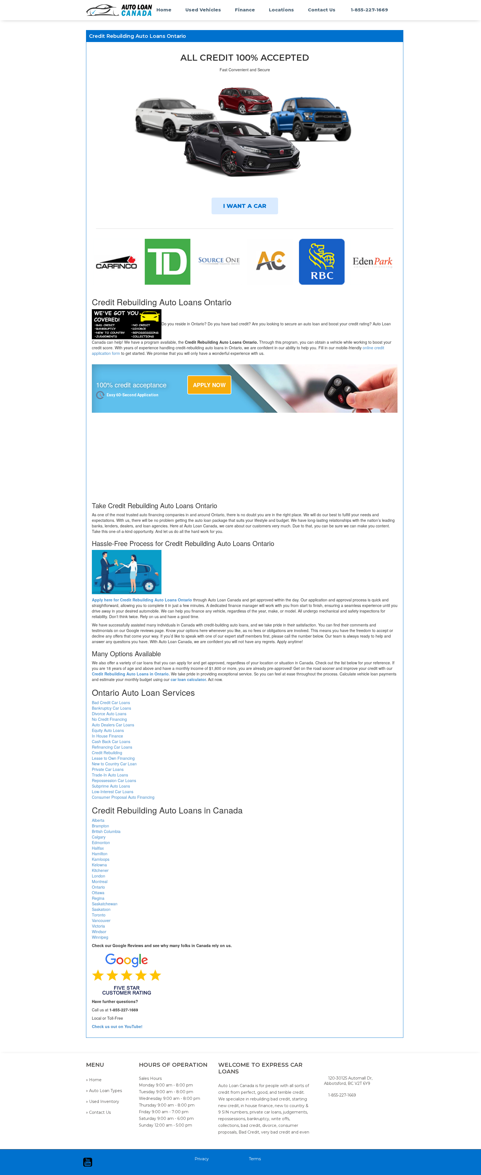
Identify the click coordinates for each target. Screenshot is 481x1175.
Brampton (100, 826)
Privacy (202, 1158)
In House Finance (107, 736)
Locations (281, 10)
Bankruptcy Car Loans (111, 708)
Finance (245, 10)
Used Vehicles (203, 10)
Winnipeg (100, 937)
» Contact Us (98, 1112)
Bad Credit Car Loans (111, 702)
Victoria (98, 926)
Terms (255, 1158)
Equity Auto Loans (108, 730)
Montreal (99, 881)
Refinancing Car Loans (112, 747)
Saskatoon (101, 909)
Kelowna (99, 864)
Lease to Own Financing (113, 758)
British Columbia (106, 831)
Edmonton (101, 842)
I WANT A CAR (244, 206)
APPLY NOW (209, 385)
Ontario (98, 887)
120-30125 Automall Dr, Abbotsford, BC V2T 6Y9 (348, 1081)
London (98, 876)
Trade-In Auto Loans (110, 775)
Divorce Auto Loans (109, 713)
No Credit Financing (109, 719)
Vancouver (101, 920)
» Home (94, 1079)
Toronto (98, 915)
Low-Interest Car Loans (112, 791)
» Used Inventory (102, 1101)
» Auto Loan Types (104, 1090)
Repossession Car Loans (114, 780)
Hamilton (99, 853)
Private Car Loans (108, 769)
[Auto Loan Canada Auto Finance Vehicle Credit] (108, 10)
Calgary (98, 837)
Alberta (98, 820)
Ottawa (98, 892)
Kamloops (100, 859)
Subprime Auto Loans (111, 786)
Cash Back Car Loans (111, 741)
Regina (98, 898)
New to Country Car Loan (114, 763)
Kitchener (100, 870)
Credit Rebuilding (107, 752)
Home (163, 10)
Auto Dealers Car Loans (113, 724)
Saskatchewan (104, 903)
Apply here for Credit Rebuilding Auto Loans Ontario (142, 600)
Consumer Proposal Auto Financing (123, 797)
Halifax (98, 848)
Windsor (99, 931)
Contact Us (321, 10)
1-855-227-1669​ (342, 1095)
